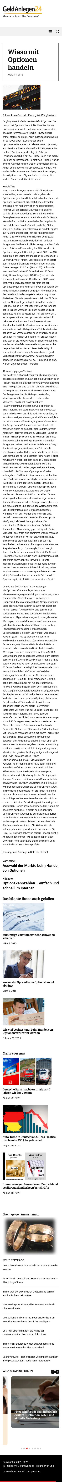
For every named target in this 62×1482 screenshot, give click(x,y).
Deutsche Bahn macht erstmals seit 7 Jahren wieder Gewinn (26, 1091)
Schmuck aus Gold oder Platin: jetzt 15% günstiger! (29, 115)
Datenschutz (9, 1471)
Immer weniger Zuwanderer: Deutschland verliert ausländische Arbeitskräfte (30, 1186)
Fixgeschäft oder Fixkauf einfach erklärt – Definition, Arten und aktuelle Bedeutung (27, 1415)
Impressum (34, 1471)
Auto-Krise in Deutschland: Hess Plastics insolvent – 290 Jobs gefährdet (29, 1138)
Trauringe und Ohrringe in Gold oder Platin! (25, 852)
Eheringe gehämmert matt (21, 1214)
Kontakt (22, 1471)
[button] (53, 1372)
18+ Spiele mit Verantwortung (18, 1465)
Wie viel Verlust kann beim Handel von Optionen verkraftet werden (28, 1031)
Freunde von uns (45, 1465)
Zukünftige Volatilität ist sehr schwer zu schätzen (29, 936)
